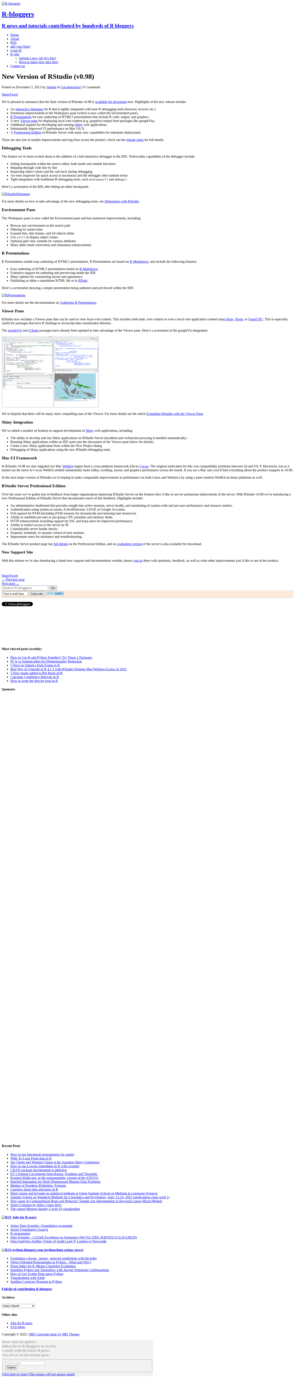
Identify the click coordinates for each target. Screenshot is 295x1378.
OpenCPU (255, 319)
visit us (138, 560)
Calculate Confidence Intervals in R (34, 677)
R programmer (20, 1233)
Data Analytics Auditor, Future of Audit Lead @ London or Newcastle (58, 1241)
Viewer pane (29, 121)
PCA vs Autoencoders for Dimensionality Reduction (46, 661)
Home (14, 35)
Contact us (17, 66)
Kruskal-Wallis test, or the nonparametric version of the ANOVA (54, 1178)
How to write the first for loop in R (34, 681)
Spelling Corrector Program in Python (36, 1281)
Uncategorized (71, 87)
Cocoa (144, 466)
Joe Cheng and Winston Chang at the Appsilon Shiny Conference (55, 1162)
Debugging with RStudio (122, 201)
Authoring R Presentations (78, 302)
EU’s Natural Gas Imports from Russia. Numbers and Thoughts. (54, 1174)
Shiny (79, 125)
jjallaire (51, 87)
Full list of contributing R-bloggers (27, 1289)
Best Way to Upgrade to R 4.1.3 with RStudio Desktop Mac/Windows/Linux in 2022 (68, 669)
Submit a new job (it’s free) (37, 58)
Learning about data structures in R (34, 1189)
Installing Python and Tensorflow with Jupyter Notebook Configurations (59, 1270)
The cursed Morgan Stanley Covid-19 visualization (45, 1209)
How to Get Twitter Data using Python (36, 1274)
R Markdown (139, 261)
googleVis (15, 330)
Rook (239, 319)
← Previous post (13, 579)
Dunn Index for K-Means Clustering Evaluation (43, 1266)
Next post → (10, 583)
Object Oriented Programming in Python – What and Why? (50, 1262)
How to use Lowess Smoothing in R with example (44, 1166)
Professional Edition (27, 132)
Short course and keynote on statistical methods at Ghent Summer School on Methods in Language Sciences (84, 1193)
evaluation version (129, 544)
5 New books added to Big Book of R (36, 673)
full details (61, 544)
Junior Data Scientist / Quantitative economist (41, 1226)
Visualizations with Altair (27, 1278)
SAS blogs (17, 1327)
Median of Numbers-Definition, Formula (38, 1185)
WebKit (67, 466)
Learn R (16, 50)
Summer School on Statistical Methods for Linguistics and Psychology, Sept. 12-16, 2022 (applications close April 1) (90, 1197)
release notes (135, 140)
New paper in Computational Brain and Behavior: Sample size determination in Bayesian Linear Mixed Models (86, 1201)
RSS (13, 42)
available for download (111, 102)
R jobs (14, 54)
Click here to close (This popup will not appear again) (38, 1374)
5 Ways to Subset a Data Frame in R (35, 665)
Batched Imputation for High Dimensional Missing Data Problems (55, 1181)
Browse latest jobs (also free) (38, 62)
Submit (11, 1367)
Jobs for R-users (24, 1217)
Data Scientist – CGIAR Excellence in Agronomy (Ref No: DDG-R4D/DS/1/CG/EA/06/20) (73, 1237)
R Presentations (21, 117)
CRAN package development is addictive (38, 1170)
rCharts (33, 330)
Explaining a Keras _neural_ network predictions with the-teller (53, 1258)
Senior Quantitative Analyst (29, 1229)
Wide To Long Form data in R (31, 1158)
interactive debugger (29, 109)
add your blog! (20, 46)
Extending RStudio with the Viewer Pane (175, 414)
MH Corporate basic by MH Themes (54, 1334)
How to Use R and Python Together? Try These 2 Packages (51, 657)
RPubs (82, 280)
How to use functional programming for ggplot (42, 1154)
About (14, 39)
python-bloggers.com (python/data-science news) (48, 1250)
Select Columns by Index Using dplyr (36, 1205)
